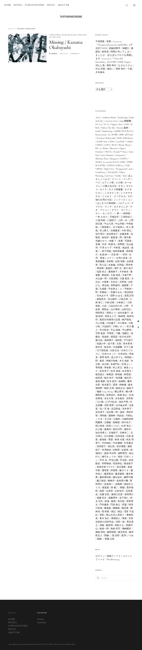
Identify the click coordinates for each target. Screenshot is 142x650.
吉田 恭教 (120, 261)
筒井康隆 (121, 446)
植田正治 (120, 388)
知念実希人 (101, 432)
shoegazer (114, 158)
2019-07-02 (64, 53)
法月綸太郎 (121, 405)
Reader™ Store (120, 151)
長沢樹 (121, 501)
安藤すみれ (116, 292)
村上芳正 (117, 367)
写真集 (128, 241)
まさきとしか (121, 206)
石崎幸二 (124, 432)
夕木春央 (123, 271)
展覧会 (105, 309)
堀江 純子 (128, 268)
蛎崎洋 (111, 480)
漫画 (122, 412)
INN (121, 134)
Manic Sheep (124, 145)
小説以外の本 (115, 306)
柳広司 (127, 378)
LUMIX (98, 145)
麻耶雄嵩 (111, 532)
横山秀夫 (119, 391)
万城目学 (114, 217)
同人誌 (103, 264)
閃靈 (124, 504)
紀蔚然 (125, 449)
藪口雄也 (101, 480)
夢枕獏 (105, 275)
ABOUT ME (63, 5)
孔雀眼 (103, 288)
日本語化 (122, 354)
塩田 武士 (101, 271)
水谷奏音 (119, 398)
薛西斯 (114, 470)
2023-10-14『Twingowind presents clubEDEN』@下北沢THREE (114, 45)
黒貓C (100, 539)
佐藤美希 (124, 234)
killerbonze (128, 138)
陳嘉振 (107, 508)
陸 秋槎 (105, 511)
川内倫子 (111, 323)
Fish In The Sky (108, 127)
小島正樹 (123, 299)
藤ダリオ (124, 470)
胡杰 (120, 456)
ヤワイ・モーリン (121, 210)
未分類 (105, 364)
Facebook (138, 327)
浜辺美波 (115, 408)
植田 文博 (109, 388)
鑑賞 (113, 501)
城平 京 (118, 268)
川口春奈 (122, 323)
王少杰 (107, 419)
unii (130, 169)
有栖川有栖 (111, 360)
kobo (112, 141)
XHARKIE (112, 172)
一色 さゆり (101, 217)
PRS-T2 (108, 151)
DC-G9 (98, 124)
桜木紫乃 (106, 384)
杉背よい (126, 364)
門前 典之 (115, 504)
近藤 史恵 (104, 494)
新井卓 (98, 347)
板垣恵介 (100, 374)
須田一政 (120, 521)
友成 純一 (104, 254)
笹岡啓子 (101, 446)
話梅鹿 (118, 484)
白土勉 (98, 429)
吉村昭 (109, 261)
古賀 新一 (116, 254)
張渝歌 (105, 336)
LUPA (107, 145)
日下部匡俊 (102, 350)
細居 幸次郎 (110, 453)
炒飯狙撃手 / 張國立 (119, 48)
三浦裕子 (111, 220)
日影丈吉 (114, 350)
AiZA (97, 117)
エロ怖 (119, 182)
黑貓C (107, 535)
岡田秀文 (100, 312)
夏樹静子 (112, 271)
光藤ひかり (101, 241)
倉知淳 (105, 237)
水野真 (129, 398)
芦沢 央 (103, 460)
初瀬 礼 (112, 244)
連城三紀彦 (117, 494)
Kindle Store (102, 141)
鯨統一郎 (104, 528)
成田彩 (118, 340)
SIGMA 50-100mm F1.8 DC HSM (110, 162)
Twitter (138, 321)
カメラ (103, 189)
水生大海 (108, 398)
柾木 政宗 (112, 381)
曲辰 (102, 360)
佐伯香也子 (112, 234)
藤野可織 (128, 477)
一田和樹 (125, 213)
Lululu (129, 141)
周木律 (129, 264)
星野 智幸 (104, 357)
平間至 (110, 333)
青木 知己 (104, 518)
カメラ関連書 (116, 189)
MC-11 (98, 148)
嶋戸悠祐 (126, 319)
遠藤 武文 (101, 497)
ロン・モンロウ (103, 213)
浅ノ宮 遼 (104, 408)
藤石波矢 (117, 477)
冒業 (120, 241)
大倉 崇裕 (115, 275)
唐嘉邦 (109, 268)
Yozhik (118, 175)
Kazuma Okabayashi (78, 35)
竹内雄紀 (106, 443)
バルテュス (123, 203)
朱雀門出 (115, 364)
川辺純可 (106, 326)
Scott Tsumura (107, 155)
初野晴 (121, 244)
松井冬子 (104, 371)
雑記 (113, 511)
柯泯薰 (119, 378)
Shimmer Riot (101, 158)
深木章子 (126, 408)
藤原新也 (108, 473)
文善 (119, 343)
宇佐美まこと (115, 288)
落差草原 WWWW (106, 467)
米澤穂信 (106, 449)
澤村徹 (103, 415)
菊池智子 (128, 463)
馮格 (102, 525)
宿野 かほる (116, 295)
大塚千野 (126, 275)
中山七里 (108, 223)
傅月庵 (127, 237)
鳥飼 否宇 (115, 528)
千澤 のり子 (106, 247)
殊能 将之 (122, 395)
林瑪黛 (118, 374)
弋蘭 (118, 333)
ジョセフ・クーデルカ (114, 196)
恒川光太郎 (125, 336)
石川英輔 (108, 436)
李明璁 (98, 367)
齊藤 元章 (109, 539)
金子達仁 (123, 497)
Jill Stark (129, 134)
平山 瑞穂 (115, 330)
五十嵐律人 (118, 227)
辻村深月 (119, 491)
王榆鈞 (116, 419)
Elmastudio (71, 644)
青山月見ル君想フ (115, 515)
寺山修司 (112, 299)
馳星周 (109, 525)
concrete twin (111, 121)
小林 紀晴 (109, 302)
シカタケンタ (111, 193)
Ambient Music (55, 35)
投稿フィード (114, 556)
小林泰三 (120, 302)
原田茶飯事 (118, 251)
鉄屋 (107, 501)
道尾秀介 (129, 494)
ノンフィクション (123, 199)
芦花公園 (113, 460)
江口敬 (100, 402)
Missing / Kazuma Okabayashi (66, 44)
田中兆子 (126, 422)
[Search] (127, 5)
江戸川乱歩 (111, 402)
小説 (104, 306)
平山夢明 (126, 330)
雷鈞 (102, 515)
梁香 (115, 384)
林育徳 (127, 374)
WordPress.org (113, 559)
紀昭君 (116, 449)
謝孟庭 (105, 487)
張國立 (125, 333)
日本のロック (109, 354)
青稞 (124, 518)
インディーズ (54, 37)
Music (105, 148)
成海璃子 (108, 340)
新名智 (107, 347)
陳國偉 (116, 508)
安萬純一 (104, 292)
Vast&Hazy (100, 172)
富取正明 (129, 295)
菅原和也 (117, 463)
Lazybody (120, 141)
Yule (124, 175)
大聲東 (105, 282)
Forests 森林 (122, 127)
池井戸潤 (123, 402)
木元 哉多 (124, 360)
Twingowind (121, 169)
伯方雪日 (100, 234)
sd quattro (120, 155)
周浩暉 (100, 268)
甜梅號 (116, 422)
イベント (116, 179)
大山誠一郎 (101, 278)
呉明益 (120, 264)
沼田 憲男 (109, 405)
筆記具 (111, 446)
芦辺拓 (123, 460)
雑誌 (120, 511)
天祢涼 (114, 282)
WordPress (50, 644)
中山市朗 (119, 223)
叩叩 (125, 254)
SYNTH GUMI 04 (115, 165)
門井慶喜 (104, 504)
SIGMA (123, 158)
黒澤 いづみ (127, 535)
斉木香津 (127, 343)
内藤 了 (112, 241)
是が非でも (117, 357)
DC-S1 (106, 124)
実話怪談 (128, 292)
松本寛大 (126, 371)
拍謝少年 (101, 343)
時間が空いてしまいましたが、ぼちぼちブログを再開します (114, 55)
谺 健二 (114, 487)
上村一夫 (122, 220)
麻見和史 (122, 532)
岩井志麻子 (123, 312)
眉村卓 (127, 429)
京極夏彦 (115, 230)
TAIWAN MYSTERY (34, 5)
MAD (114, 145)
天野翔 (122, 282)
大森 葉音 (124, 278)
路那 (102, 491)
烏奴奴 (120, 415)
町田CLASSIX (113, 426)
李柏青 (107, 367)
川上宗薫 (100, 323)
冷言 (104, 244)
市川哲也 (104, 330)
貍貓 (122, 487)
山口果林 (115, 309)
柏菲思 (98, 378)
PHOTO (51, 5)
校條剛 (122, 381)
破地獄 (103, 439)
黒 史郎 (115, 535)
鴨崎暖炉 (126, 528)
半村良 (117, 247)
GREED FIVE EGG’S (123, 131)
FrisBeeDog (107, 131)
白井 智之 (126, 426)
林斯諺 (109, 374)
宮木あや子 (102, 295)
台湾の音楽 (122, 258)
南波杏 (125, 247)
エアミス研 (108, 182)
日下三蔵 (128, 347)
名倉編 (111, 264)
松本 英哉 (115, 371)
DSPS (126, 124)
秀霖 (110, 439)
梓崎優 (122, 384)
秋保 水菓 (119, 439)
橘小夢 (129, 391)
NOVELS (18, 5)
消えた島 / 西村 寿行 (105, 65)
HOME (7, 5)
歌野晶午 (111, 395)
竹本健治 (128, 443)
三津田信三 (126, 217)
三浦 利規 (100, 220)
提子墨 (111, 343)
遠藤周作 (112, 497)
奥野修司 (115, 285)
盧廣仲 (107, 429)
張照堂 (114, 336)
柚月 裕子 (109, 378)
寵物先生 (101, 299)
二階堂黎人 (105, 227)
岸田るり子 (110, 316)
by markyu (53, 53)
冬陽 (97, 244)
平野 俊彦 (100, 333)
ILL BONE (112, 134)
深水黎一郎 (112, 412)
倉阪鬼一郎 (116, 237)
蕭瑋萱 (105, 470)
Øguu (122, 148)
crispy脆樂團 (125, 121)
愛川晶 (98, 340)
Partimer (99, 151)
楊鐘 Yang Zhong (105, 391)
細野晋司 (122, 453)
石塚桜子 (113, 432)
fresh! (97, 131)
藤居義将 (119, 473)
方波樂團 (117, 347)
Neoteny (114, 148)
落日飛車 (121, 467)
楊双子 (130, 388)
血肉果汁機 (122, 480)
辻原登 (109, 491)
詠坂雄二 (108, 484)
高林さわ (119, 525)
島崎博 (121, 316)
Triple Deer (109, 169)
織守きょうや (109, 456)
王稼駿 (107, 422)
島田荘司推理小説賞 (110, 319)
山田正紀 (126, 309)
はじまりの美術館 (106, 203)
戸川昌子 (128, 340)
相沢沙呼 (117, 429)
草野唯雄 (106, 463)
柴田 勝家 (100, 381)
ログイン (100, 556)
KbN (119, 138)
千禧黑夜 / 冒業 (103, 41)
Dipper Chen (116, 124)
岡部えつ (111, 312)
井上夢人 (104, 230)
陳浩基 (125, 508)
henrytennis (100, 134)
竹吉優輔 (117, 443)
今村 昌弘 (126, 230)
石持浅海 (119, 436)
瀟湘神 (111, 415)
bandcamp (66, 35)
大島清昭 (113, 278)
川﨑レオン (119, 326)
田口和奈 (100, 426)
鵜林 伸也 (100, 532)
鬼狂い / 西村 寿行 (116, 68)
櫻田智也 (100, 395)
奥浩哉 (105, 285)
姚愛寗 (125, 285)
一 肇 (116, 213)
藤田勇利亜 (105, 477)
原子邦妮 (106, 251)
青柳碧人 (115, 518)
